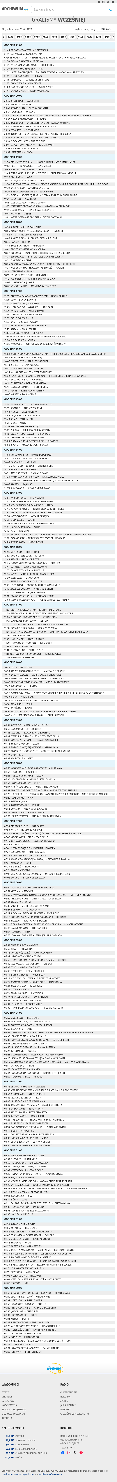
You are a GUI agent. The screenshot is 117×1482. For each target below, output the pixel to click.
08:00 (28, 37)
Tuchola (7, 1418)
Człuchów (8, 1400)
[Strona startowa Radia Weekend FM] (26, 9)
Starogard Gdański (13, 1413)
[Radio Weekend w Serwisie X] (108, 1)
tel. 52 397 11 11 (68, 1447)
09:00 (37, 37)
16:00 (98, 37)
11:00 (54, 37)
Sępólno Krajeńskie (14, 1409)
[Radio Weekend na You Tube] (113, 1)
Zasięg (64, 1400)
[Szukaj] (111, 9)
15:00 (89, 37)
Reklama (65, 1396)
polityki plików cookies (50, 1474)
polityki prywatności (24, 1474)
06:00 (10, 37)
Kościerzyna (9, 1405)
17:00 (107, 37)
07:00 (19, 37)
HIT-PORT (65, 1409)
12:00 (63, 37)
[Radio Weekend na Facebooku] (99, 1)
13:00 (72, 37)
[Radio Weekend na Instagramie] (104, 1)
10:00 (45, 37)
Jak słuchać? (68, 1405)
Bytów (5, 1392)
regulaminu (7, 1474)
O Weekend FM (68, 1392)
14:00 (80, 37)
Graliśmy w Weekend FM (74, 1413)
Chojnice (7, 1396)
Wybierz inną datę (85, 29)
